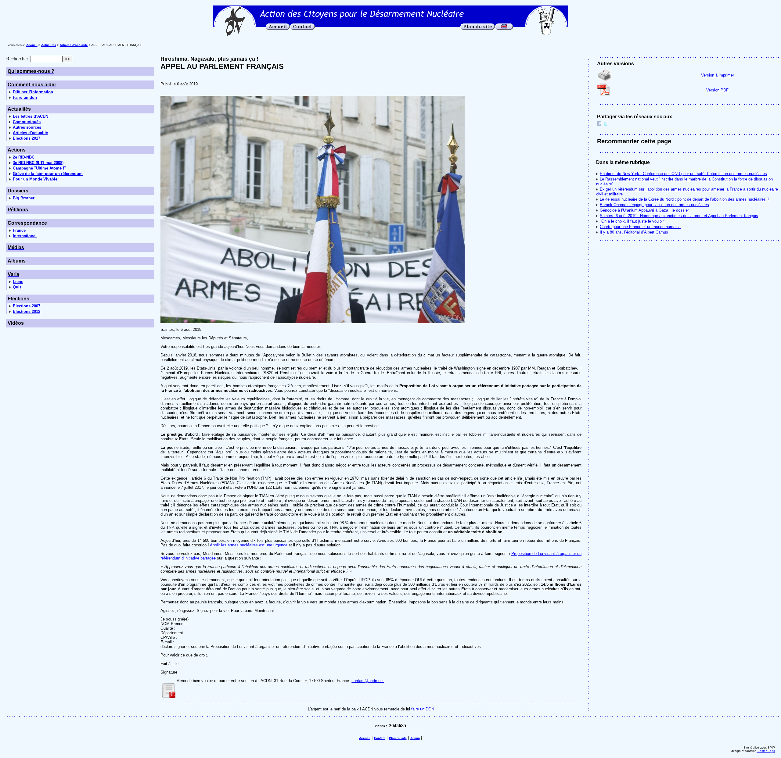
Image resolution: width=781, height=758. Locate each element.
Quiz (17, 287)
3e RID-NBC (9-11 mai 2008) (38, 162)
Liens (18, 281)
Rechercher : (18, 58)
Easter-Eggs (766, 751)
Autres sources (27, 127)
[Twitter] (605, 124)
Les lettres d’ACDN (30, 116)
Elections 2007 (26, 306)
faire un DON (422, 709)
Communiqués (27, 122)
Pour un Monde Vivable (35, 179)
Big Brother (23, 198)
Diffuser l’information (33, 92)
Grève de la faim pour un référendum (48, 173)
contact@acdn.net (367, 680)
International (25, 236)
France (19, 230)
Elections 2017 (26, 138)
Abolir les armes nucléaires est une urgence (248, 545)
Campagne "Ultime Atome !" (39, 168)
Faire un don (25, 97)
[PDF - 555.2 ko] (168, 697)
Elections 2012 (26, 311)
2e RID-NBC (23, 157)
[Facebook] (599, 124)
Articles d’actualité (30, 133)
